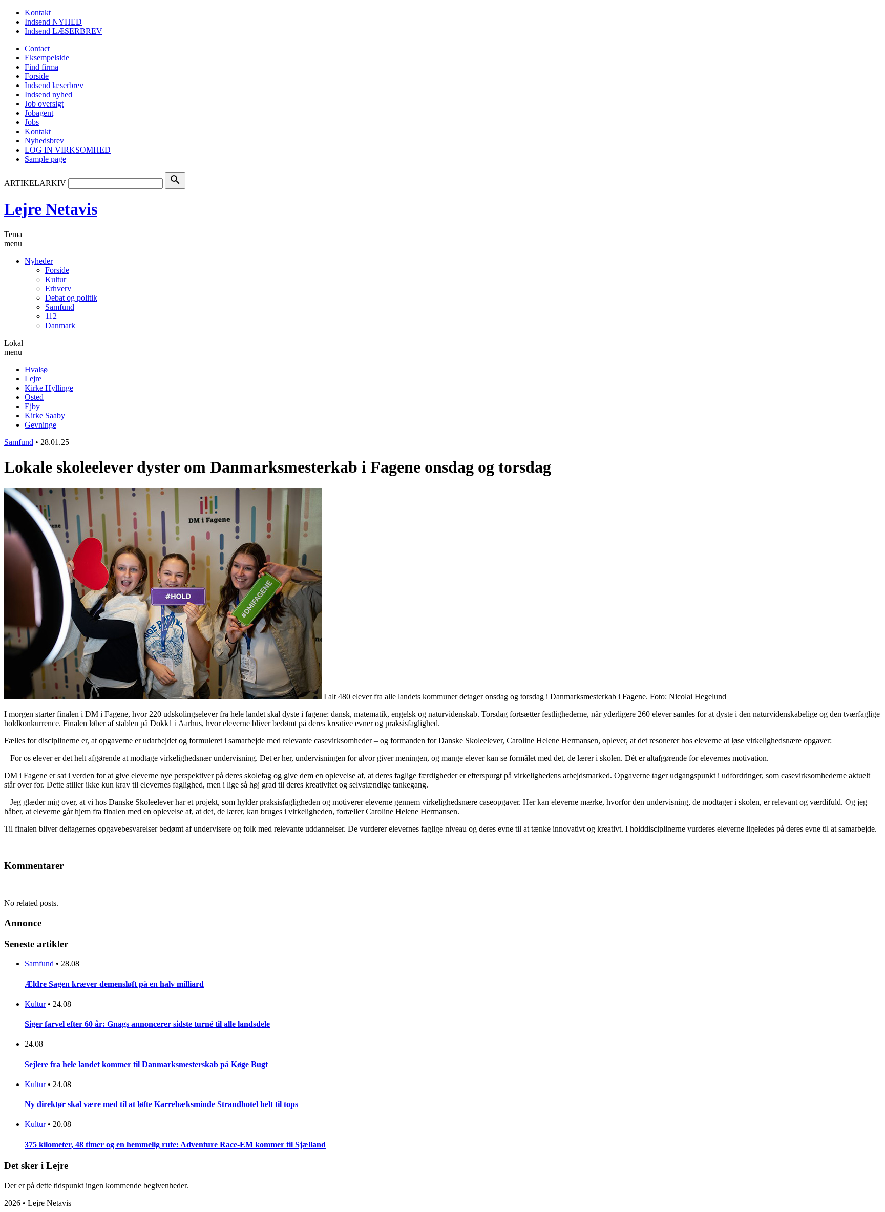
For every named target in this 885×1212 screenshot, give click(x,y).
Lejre (33, 378)
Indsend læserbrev (54, 85)
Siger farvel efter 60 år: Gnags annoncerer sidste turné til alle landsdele (147, 1023)
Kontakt (38, 12)
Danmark (60, 325)
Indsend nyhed (48, 94)
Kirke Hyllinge (49, 388)
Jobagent (39, 113)
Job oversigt (44, 103)
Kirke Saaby (45, 415)
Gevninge (40, 424)
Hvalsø (36, 369)
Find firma (41, 66)
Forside (37, 76)
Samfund (59, 307)
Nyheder (39, 261)
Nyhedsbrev (44, 140)
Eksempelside (47, 57)
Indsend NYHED (53, 21)
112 (51, 316)
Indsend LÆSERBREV (63, 31)
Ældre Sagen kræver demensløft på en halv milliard (114, 984)
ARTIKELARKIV (35, 183)
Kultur (55, 279)
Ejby (32, 406)
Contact (37, 48)
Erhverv (58, 288)
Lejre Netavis (50, 209)
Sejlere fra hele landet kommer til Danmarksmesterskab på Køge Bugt (146, 1064)
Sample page (45, 159)
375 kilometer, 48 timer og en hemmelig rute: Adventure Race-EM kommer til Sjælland (175, 1144)
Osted (34, 397)
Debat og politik (71, 297)
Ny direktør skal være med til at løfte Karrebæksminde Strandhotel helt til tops (161, 1104)
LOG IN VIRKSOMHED (68, 149)
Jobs (32, 122)
